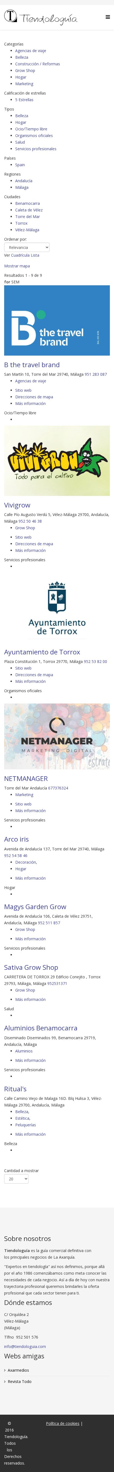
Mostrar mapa (17, 265)
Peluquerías (25, 1124)
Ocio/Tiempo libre (31, 128)
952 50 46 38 (30, 521)
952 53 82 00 (95, 661)
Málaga (21, 187)
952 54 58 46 (15, 855)
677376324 (58, 788)
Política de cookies (62, 1423)
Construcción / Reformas (37, 63)
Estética (22, 1118)
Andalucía (23, 180)
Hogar (20, 77)
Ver (7, 255)
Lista (35, 255)
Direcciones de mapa (34, 396)
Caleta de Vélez (29, 210)
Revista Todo (20, 1381)
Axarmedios (18, 1370)
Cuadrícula (20, 255)
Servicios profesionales (35, 148)
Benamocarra (27, 203)
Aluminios (24, 1051)
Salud (20, 142)
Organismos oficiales (34, 135)
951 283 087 (96, 374)
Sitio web (23, 390)
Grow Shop (25, 70)
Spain (20, 164)
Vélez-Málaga (27, 229)
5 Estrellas (24, 99)
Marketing (24, 83)
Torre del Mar (27, 216)
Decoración (25, 862)
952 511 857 (49, 922)
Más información (30, 403)
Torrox (21, 223)
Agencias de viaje (30, 50)
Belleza (21, 57)
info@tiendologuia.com (25, 1346)
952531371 (57, 983)
